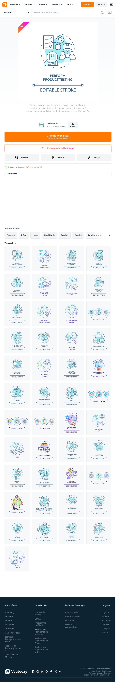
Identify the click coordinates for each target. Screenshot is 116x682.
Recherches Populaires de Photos (40, 640)
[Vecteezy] (4, 4)
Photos (28, 4)
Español (103, 616)
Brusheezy (9, 612)
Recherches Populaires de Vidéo (40, 649)
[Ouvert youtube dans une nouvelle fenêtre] (60, 671)
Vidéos (42, 4)
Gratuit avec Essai (58, 137)
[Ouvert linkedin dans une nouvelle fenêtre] (42, 671)
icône (23, 235)
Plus (69, 4)
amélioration (94, 235)
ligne (35, 235)
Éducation (9, 628)
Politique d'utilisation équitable (94, 674)
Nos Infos (68, 620)
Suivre (72, 126)
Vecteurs (14, 4)
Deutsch (103, 624)
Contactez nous (71, 616)
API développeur (12, 632)
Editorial (56, 4)
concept (11, 235)
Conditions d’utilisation (99, 671)
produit (64, 235)
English (103, 612)
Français (104, 628)
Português (104, 620)
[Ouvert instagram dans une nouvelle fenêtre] (37, 671)
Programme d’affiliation (39, 624)
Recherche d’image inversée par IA (12, 639)
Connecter (101, 4)
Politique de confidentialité (98, 673)
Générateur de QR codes (11, 655)
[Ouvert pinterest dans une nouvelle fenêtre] (47, 671)
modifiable (49, 235)
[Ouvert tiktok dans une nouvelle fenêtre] (51, 671)
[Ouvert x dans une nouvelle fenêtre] (56, 671)
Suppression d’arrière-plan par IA (11, 648)
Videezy (8, 620)
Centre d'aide (70, 612)
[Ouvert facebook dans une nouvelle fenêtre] (33, 671)
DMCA (37, 618)
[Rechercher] (102, 12)
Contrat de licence (39, 613)
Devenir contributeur (70, 625)
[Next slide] (104, 235)
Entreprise (9, 624)
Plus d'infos (12, 174)
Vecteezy (9, 616)
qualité (78, 235)
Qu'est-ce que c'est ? (34, 167)
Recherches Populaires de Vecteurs (40, 631)
